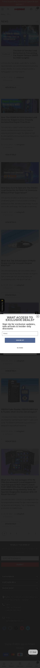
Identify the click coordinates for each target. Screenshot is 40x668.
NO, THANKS (20, 347)
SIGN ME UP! (20, 340)
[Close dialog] (37, 316)
